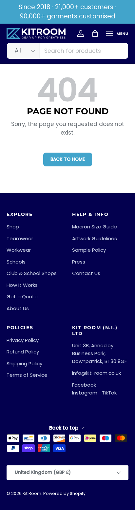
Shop (13, 226)
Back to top (64, 427)
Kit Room (32, 493)
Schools (16, 261)
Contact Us (86, 273)
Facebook (84, 384)
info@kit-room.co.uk (96, 373)
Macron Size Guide (94, 226)
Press (78, 261)
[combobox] (67, 51)
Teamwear (20, 238)
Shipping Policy (24, 363)
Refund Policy (23, 351)
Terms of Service (27, 375)
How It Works (22, 285)
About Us (18, 308)
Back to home (67, 159)
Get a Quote (22, 296)
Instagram (84, 392)
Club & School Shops (32, 273)
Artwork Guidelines (94, 238)
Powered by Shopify (64, 493)
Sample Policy (89, 249)
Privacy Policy (23, 340)
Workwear (19, 249)
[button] (95, 33)
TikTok (109, 392)
